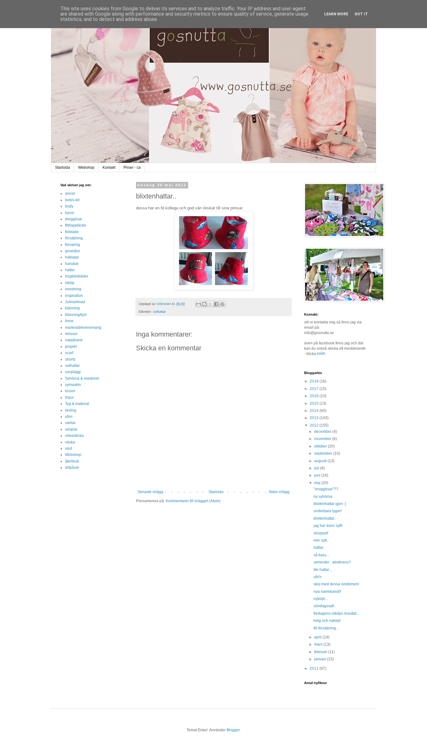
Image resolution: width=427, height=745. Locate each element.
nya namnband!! (327, 591)
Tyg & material (77, 404)
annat (70, 193)
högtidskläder (76, 276)
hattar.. (319, 547)
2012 (314, 425)
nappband (74, 340)
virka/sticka (74, 435)
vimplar (71, 429)
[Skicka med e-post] (198, 304)
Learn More (336, 14)
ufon (69, 416)
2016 (314, 396)
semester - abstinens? (332, 562)
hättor (70, 270)
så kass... (321, 555)
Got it (361, 14)
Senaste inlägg (150, 492)
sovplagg (73, 372)
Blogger (233, 730)
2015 (314, 403)
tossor (70, 391)
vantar (70, 423)
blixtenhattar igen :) (330, 504)
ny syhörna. (323, 496)
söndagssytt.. (325, 606)
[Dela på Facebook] (216, 304)
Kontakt (109, 167)
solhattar (159, 311)
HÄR (321, 354)
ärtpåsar (72, 467)
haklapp (72, 257)
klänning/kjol (76, 314)
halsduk (71, 264)
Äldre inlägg (279, 492)
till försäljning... (326, 628)
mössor (71, 334)
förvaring (72, 244)
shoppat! (321, 533)
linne (69, 321)
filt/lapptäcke (75, 225)
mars (319, 644)
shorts (70, 359)
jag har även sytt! (328, 525)
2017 (314, 389)
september (323, 453)
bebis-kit (72, 200)
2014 (314, 410)
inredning (73, 289)
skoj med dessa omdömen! (336, 584)
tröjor (69, 397)
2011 (314, 668)
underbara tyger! (328, 511)
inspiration (74, 295)
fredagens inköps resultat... (336, 613)
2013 (314, 418)
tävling (70, 410)
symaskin (73, 384)
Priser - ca (132, 167)
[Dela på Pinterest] (222, 304)
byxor (69, 213)
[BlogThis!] (204, 304)
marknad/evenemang (83, 327)
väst (68, 448)
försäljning (74, 238)
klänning (72, 308)
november (323, 439)
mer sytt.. (321, 540)
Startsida (62, 167)
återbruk (72, 461)
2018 (314, 381)
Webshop (86, 167)
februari (321, 652)
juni (317, 475)
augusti (321, 461)
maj (317, 483)
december (323, 431)
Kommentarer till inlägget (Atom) (193, 501)
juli (317, 468)
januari (320, 659)
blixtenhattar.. (325, 518)
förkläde (72, 232)
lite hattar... (323, 570)
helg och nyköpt (327, 620)
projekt (71, 346)
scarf (69, 353)
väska (70, 442)
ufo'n (318, 577)
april (318, 637)
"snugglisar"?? (326, 489)
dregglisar (73, 219)
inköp (69, 283)
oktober (321, 446)
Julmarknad (75, 302)
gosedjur (72, 251)
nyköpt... (321, 599)
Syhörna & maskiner (82, 378)
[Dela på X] (210, 304)
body (69, 206)
